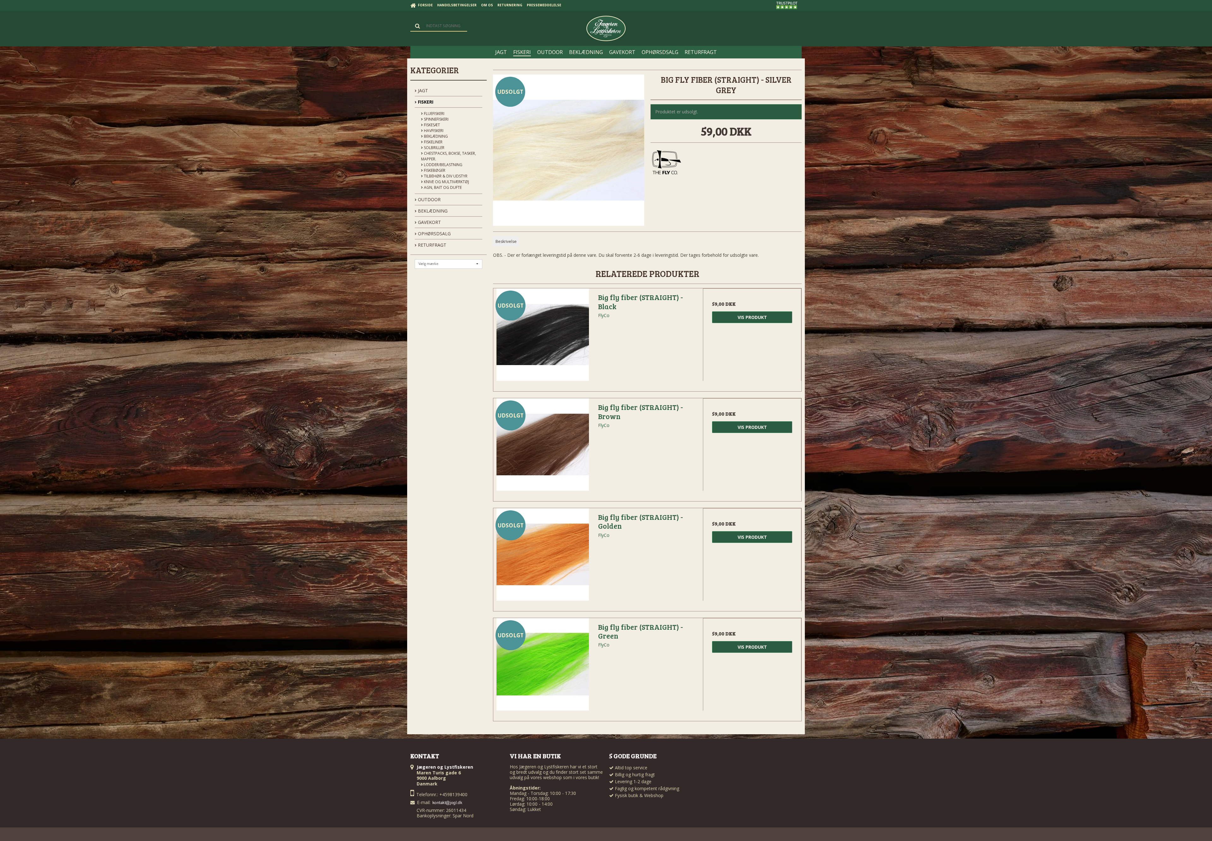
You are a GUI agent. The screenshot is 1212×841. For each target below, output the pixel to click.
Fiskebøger (434, 170)
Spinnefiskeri (436, 119)
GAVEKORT (429, 222)
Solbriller (433, 147)
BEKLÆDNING (432, 211)
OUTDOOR (429, 199)
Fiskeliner (433, 142)
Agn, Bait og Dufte (442, 187)
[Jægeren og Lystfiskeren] (606, 28)
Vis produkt (752, 317)
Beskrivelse (506, 241)
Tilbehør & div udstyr (445, 176)
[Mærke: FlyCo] (666, 163)
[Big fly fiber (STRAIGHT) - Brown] (542, 447)
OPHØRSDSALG (434, 234)
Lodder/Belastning (442, 164)
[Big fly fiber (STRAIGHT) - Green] (542, 667)
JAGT (422, 90)
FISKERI (425, 102)
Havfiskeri (433, 130)
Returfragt (431, 245)
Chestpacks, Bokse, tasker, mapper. (448, 156)
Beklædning (435, 136)
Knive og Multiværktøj (446, 181)
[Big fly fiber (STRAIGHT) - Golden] (542, 557)
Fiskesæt (431, 125)
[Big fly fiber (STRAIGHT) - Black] (542, 337)
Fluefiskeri (433, 113)
